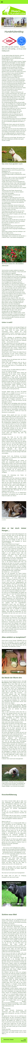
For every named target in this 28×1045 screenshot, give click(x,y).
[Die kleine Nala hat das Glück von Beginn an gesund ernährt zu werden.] (14, 509)
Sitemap (11, 1039)
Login (25, 1039)
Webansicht (23, 1040)
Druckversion (6, 1039)
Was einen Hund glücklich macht (12, 164)
